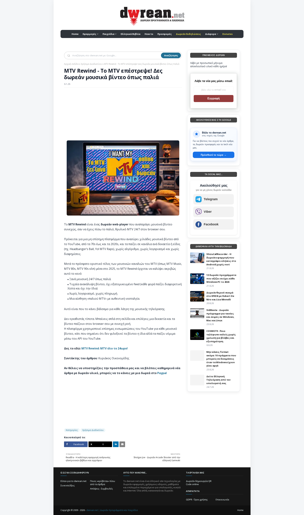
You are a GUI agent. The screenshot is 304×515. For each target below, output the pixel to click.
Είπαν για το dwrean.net (73, 481)
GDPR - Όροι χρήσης (197, 499)
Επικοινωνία (222, 499)
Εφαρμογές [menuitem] (89, 34)
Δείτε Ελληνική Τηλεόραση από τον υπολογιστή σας (218, 380)
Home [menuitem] (75, 34)
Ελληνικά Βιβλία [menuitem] (130, 34)
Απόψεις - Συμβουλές (101, 488)
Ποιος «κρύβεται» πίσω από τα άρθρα (102, 482)
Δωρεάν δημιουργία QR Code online (198, 482)
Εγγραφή (213, 98)
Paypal (162, 373)
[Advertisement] (123, 115)
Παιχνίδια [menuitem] (108, 34)
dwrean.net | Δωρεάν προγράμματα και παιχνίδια (112, 510)
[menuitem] (188, 34)
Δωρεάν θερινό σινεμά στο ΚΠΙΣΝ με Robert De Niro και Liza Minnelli (220, 296)
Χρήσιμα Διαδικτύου (91, 63)
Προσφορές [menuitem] (164, 34)
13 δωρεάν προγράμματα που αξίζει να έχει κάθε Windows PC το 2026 (221, 278)
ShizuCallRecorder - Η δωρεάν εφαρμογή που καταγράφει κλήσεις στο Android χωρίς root (221, 259)
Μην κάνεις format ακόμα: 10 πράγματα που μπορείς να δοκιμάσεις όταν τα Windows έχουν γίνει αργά (221, 358)
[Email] (122, 444)
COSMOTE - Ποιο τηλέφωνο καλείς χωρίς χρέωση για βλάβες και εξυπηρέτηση (221, 336)
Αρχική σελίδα (71, 63)
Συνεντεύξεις (68, 485)
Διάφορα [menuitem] (210, 34)
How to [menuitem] (149, 34)
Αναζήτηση (171, 55)
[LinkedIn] (116, 444)
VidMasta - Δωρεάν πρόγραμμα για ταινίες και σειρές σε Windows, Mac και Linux (220, 315)
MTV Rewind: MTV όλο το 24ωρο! (104, 348)
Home (240, 510)
